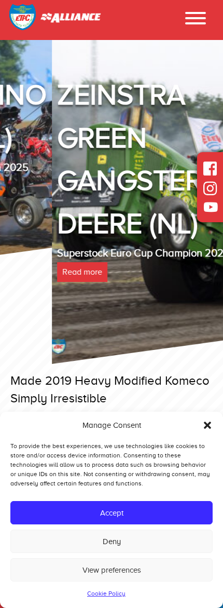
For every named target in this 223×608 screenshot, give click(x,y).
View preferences (111, 570)
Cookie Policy (106, 593)
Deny (112, 541)
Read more (30, 272)
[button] (207, 425)
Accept (111, 513)
